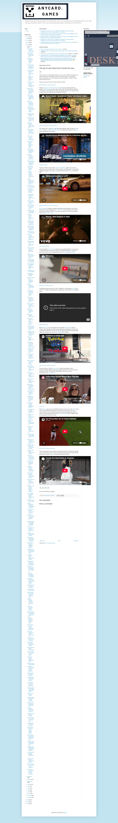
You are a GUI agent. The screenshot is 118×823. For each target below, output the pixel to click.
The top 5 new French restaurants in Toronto (30, 381)
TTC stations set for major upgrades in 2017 (30, 411)
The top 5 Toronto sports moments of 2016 (30, 217)
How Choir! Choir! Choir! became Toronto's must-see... (30, 772)
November (29, 776)
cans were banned (63, 413)
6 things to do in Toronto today (30, 664)
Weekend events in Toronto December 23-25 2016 (30, 469)
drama (53, 128)
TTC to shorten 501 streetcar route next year (30, 719)
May (28, 790)
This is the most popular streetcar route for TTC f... (30, 754)
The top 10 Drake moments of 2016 (30, 338)
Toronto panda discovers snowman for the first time (30, 563)
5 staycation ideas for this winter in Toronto (30, 190)
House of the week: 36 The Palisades (30, 639)
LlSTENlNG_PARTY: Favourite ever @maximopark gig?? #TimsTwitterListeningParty (59, 50)
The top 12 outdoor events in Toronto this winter (30, 659)
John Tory (65, 252)
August (29, 784)
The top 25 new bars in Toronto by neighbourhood (30, 482)
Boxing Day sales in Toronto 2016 (30, 315)
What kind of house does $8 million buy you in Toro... (30, 399)
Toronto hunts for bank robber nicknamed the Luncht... (30, 627)
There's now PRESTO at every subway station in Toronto (31, 581)
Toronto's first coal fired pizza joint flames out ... (30, 684)
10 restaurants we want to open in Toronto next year (30, 197)
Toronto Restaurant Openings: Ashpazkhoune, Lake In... (31, 505)
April (28, 791)
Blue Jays (43, 409)
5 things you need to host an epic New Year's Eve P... (31, 457)
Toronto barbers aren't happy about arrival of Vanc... (30, 689)
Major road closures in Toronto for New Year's (30, 103)
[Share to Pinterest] (63, 495)
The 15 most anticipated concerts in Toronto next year (30, 97)
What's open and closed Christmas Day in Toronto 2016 (30, 387)
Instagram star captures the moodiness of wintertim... (30, 748)
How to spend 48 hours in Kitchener (30, 674)
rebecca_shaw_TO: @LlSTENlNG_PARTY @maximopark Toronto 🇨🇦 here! (57, 53)
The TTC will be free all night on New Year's (30, 653)
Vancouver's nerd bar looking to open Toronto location (30, 475)
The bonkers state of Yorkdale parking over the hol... (30, 405)
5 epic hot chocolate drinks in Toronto (30, 608)
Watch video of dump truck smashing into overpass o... (30, 132)
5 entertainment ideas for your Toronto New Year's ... (30, 551)
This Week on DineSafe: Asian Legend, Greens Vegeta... (30, 730)
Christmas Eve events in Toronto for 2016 (30, 392)
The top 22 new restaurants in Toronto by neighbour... (30, 162)
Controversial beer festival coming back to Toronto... (30, 539)
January (29, 797)
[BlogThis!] (59, 495)
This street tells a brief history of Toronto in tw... (30, 436)
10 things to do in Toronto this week (30, 724)
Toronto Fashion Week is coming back (30, 648)
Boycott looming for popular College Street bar (30, 699)
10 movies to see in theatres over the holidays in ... (30, 422)
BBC (52, 454)
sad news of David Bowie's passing (52, 87)
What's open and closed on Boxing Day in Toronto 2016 (30, 345)
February (29, 795)
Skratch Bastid (47, 89)
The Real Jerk (59, 210)
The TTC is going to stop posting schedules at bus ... (30, 529)
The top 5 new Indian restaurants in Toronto (30, 416)
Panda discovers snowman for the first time (47, 448)
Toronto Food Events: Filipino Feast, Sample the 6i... (30, 429)
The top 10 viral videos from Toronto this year (30, 119)
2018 (27, 40)
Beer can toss (41, 406)
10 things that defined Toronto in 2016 (30, 78)
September (29, 781)
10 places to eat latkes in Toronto (30, 714)
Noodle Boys (68, 327)
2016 (27, 44)
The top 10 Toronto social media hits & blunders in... (30, 237)
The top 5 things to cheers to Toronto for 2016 (30, 206)
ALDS (74, 409)
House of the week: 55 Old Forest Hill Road (30, 256)
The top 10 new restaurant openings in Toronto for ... (30, 66)
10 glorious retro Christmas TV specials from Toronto (30, 333)
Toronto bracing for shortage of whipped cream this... (30, 523)
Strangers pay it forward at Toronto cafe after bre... (30, 446)
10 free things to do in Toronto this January (30, 261)
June (28, 788)
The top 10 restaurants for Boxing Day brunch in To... (30, 299)
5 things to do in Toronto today (30, 271)
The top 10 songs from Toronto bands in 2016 (30, 61)
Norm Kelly (71, 252)
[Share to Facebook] (62, 495)
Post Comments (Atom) (50, 543)
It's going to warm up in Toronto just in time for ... (30, 710)
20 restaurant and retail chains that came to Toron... (30, 293)
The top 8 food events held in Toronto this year (30, 679)
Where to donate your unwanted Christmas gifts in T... (31, 280)
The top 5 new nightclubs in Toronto (30, 114)
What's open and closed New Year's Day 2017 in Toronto (30, 91)
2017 (27, 42)
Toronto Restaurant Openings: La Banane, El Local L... (30, 182)
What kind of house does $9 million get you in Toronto (30, 109)
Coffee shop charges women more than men (47, 365)
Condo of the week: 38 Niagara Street (30, 168)
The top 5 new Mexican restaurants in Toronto (30, 760)
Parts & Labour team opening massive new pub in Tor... (31, 613)
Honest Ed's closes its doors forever (30, 50)
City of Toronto (51, 249)
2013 (27, 803)
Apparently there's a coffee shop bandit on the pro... (30, 125)
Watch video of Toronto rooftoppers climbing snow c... (30, 545)
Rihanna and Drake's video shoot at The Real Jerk (48, 205)
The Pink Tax (52, 372)
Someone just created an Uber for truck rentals (30, 441)
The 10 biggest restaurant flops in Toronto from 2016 (30, 266)
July (28, 786)
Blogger (65, 812)
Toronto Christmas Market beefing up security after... (30, 620)
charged (59, 332)
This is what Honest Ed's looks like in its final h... (30, 151)
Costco (73, 288)
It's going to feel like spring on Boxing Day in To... (30, 328)
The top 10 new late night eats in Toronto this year (30, 73)
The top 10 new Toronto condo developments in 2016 (30, 84)
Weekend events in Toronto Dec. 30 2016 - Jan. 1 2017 (30, 157)
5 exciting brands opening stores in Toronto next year (30, 174)
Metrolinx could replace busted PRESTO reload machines (30, 488)
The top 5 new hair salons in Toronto (30, 202)
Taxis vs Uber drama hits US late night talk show (48, 125)
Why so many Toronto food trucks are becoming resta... (30, 595)
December (29, 46)
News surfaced (42, 208)
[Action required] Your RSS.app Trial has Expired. (51, 49)
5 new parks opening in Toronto (30, 274)
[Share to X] (60, 495)
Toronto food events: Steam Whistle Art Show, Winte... (30, 144)
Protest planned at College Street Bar (30, 586)
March (28, 793)
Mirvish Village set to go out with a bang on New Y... (30, 228)
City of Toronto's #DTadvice (44, 246)
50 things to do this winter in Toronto (30, 534)
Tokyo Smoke (56, 368)
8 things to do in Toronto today (30, 186)
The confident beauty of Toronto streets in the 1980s (30, 496)
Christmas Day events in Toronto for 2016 (30, 350)
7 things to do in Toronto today (30, 232)
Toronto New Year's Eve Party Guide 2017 (30, 55)
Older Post (76, 540)
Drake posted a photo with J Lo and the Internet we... (30, 222)
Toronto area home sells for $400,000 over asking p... (30, 569)
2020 (27, 36)
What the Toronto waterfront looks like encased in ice (30, 601)
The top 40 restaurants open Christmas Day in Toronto (30, 321)
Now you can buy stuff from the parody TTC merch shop (30, 737)
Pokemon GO (45, 327)
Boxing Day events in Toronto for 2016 (30, 310)
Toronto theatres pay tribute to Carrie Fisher (30, 211)
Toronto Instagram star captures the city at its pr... (30, 286)
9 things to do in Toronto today (30, 590)
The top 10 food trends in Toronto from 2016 (30, 305)
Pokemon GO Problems (43, 324)
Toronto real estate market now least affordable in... (30, 517)
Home (59, 540)
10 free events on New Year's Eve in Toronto (30, 511)
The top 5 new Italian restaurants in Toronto (30, 452)
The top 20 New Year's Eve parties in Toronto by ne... (30, 250)
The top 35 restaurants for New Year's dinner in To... (30, 634)
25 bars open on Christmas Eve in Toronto (30, 362)
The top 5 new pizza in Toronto (30, 694)
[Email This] (57, 495)
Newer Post (42, 540)
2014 (27, 801)
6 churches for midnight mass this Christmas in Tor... (30, 356)
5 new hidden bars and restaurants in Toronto (30, 644)
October (29, 779)
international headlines (60, 167)
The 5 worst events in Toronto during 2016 (30, 138)
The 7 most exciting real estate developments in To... (30, 375)
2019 (27, 38)
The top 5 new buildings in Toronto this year (30, 704)
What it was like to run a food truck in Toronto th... (30, 765)
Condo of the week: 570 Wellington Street (30, 462)
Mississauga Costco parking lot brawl (46, 285)
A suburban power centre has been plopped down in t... (30, 669)
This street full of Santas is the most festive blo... (30, 743)
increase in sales (49, 212)
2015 (27, 799)
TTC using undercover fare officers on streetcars (30, 575)
